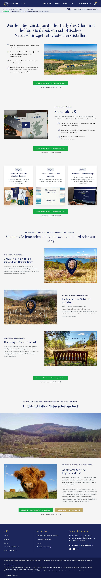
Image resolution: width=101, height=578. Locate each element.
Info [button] (64, 3)
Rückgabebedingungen (44, 539)
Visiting (6, 539)
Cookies (39, 543)
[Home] (14, 3)
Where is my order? (10, 550)
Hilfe (72, 3)
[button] (85, 3)
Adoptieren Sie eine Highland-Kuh (68, 510)
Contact (6, 535)
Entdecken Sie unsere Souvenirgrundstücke (50, 83)
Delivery (6, 543)
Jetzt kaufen (47, 3)
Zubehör (57, 3)
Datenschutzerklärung (44, 547)
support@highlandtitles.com (83, 545)
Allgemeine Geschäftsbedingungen (47, 535)
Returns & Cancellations (11, 547)
